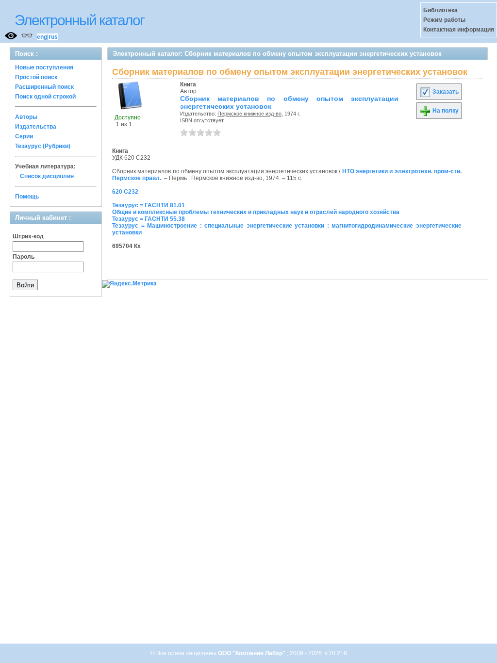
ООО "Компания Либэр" (252, 653)
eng (42, 36)
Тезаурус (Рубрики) (42, 146)
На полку (445, 110)
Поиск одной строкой (45, 96)
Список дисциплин (47, 176)
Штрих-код (28, 236)
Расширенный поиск (44, 86)
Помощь (27, 196)
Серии (24, 136)
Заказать (445, 91)
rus (53, 36)
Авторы (26, 117)
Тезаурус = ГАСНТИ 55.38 (148, 218)
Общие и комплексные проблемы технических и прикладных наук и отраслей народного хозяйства (255, 212)
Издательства (35, 126)
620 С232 (125, 191)
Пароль (23, 256)
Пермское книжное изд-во (249, 113)
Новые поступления (44, 67)
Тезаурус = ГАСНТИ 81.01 (148, 205)
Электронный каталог (79, 20)
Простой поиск (36, 77)
